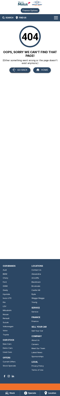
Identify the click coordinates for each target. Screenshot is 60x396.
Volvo (5, 330)
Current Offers (9, 362)
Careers (35, 344)
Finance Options (30, 10)
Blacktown (36, 282)
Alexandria (36, 274)
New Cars (7, 344)
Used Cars (7, 352)
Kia (4, 302)
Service (35, 312)
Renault (6, 318)
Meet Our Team (38, 348)
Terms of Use (37, 370)
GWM (5, 286)
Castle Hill (36, 290)
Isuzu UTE (7, 298)
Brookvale (36, 286)
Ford (5, 282)
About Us (35, 340)
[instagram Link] (8, 376)
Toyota (6, 334)
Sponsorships (38, 356)
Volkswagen (8, 326)
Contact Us (36, 270)
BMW (5, 274)
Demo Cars (8, 348)
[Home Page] (30, 3)
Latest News (37, 352)
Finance (35, 321)
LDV (4, 306)
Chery (5, 278)
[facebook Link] (4, 376)
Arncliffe (35, 278)
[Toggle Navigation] (56, 17)
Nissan (6, 314)
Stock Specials (9, 366)
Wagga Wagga (38, 298)
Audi (5, 270)
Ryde (34, 294)
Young (34, 302)
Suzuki (6, 322)
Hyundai (6, 294)
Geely (5, 290)
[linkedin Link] (13, 376)
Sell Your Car (37, 331)
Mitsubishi (7, 310)
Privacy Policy (38, 366)
